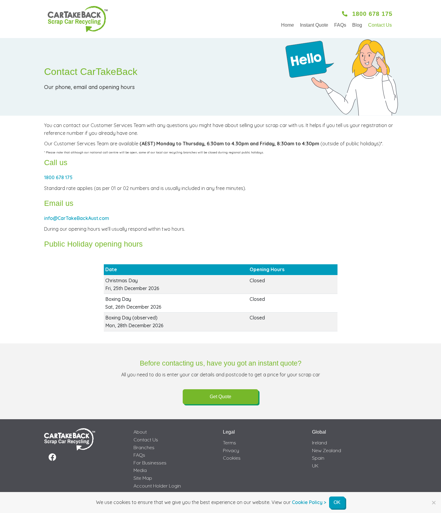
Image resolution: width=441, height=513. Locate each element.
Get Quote (220, 396)
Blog (357, 25)
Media (140, 470)
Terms (229, 443)
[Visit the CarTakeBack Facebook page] (52, 457)
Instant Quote (314, 25)
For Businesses (150, 463)
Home (287, 25)
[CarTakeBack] (78, 19)
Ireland (319, 443)
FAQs (340, 25)
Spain (318, 458)
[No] (433, 503)
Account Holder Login (157, 486)
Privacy (231, 450)
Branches (144, 447)
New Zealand (326, 450)
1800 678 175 (58, 177)
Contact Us (380, 25)
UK (315, 466)
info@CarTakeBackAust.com (76, 218)
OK (337, 502)
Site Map (143, 478)
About (140, 432)
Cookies (232, 458)
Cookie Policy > (309, 502)
